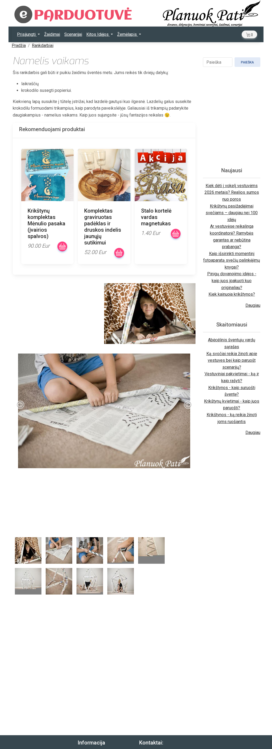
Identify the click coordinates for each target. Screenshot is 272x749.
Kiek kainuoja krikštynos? (232, 294)
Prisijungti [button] (27, 34)
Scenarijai (73, 34)
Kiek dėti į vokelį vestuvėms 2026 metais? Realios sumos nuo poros (232, 192)
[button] (249, 34)
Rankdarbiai (42, 45)
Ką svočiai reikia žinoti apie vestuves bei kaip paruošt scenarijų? (231, 360)
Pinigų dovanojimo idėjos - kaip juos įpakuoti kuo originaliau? (231, 280)
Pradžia (19, 45)
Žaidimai (52, 34)
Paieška (247, 62)
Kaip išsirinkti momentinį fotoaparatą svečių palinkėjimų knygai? (231, 260)
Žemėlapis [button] (127, 34)
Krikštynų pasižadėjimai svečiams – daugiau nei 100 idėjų (232, 213)
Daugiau (252, 305)
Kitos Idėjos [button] (98, 34)
